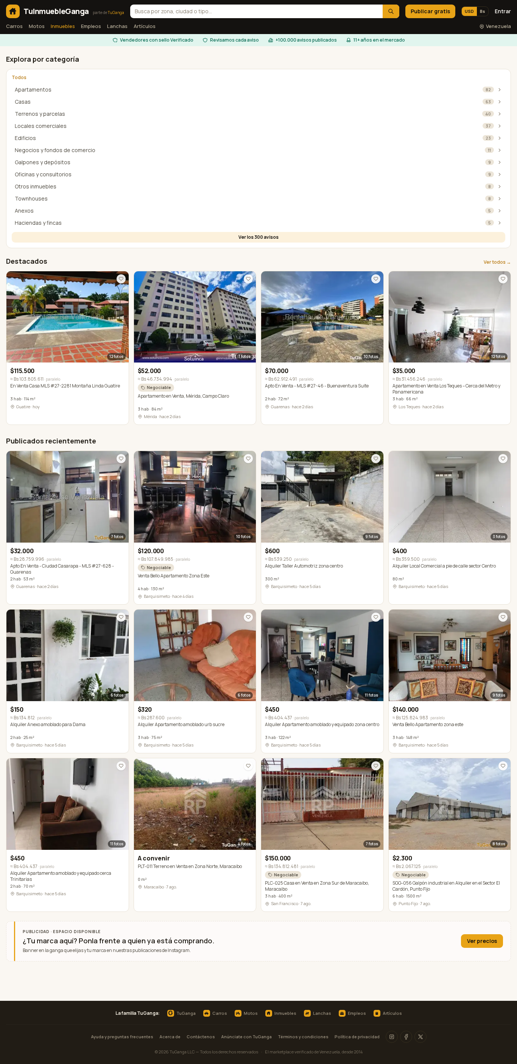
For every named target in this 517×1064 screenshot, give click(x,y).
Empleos (91, 26)
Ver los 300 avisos (258, 237)
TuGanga (181, 1013)
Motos (37, 26)
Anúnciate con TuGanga (246, 1036)
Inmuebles (63, 26)
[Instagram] (392, 1037)
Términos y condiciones (303, 1036)
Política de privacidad (357, 1036)
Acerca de (170, 1036)
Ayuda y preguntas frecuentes (122, 1036)
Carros (14, 26)
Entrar (503, 11)
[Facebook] (406, 1037)
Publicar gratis (430, 11)
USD (469, 11)
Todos (19, 78)
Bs (482, 11)
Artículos (145, 26)
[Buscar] (391, 11)
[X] (420, 1037)
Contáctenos (201, 1036)
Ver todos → (497, 262)
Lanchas (117, 26)
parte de (108, 12)
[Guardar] (121, 278)
